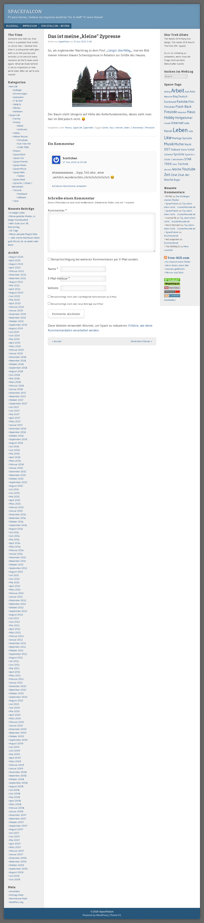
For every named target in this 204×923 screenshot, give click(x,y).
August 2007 (16, 829)
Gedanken (18, 97)
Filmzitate (22, 140)
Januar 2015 (16, 510)
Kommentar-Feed (18, 898)
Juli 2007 (14, 832)
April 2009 (15, 757)
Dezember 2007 (17, 814)
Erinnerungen (20, 93)
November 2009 (17, 732)
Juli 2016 (14, 446)
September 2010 (18, 696)
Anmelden (14, 891)
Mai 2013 (14, 582)
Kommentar (57, 210)
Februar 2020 (16, 306)
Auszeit (56, 341)
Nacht (188, 144)
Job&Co (17, 104)
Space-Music (19, 168)
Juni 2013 (14, 578)
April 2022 (15, 267)
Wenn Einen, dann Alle (177, 265)
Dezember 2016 (17, 428)
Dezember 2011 (17, 643)
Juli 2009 (14, 746)
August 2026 (16, 256)
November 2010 (17, 689)
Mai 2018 (14, 378)
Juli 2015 (14, 489)
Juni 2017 (14, 410)
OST (167, 149)
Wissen (168, 169)
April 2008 (15, 800)
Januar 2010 (16, 725)
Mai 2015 (14, 496)
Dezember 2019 (17, 314)
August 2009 (16, 743)
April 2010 (15, 714)
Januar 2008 (16, 811)
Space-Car (18, 157)
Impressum (30, 25)
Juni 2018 (14, 374)
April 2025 (15, 260)
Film (191, 102)
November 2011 (17, 646)
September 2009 (18, 739)
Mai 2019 (14, 339)
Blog (175, 96)
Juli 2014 (14, 532)
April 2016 (15, 457)
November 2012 (17, 603)
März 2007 (15, 847)
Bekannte (168, 96)
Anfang (167, 91)
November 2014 (17, 517)
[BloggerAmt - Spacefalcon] (172, 296)
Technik (17, 190)
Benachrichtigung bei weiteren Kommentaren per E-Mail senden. (94, 259)
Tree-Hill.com (178, 258)
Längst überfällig (119, 50)
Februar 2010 (16, 721)
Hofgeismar (184, 117)
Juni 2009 (14, 750)
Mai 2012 (14, 625)
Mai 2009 (14, 754)
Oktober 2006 (16, 865)
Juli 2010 (14, 704)
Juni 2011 (14, 664)
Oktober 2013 (16, 564)
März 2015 (15, 503)
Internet (119, 127)
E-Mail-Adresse (59, 278)
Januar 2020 (16, 310)
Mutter (179, 144)
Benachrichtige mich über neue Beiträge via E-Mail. (77, 303)
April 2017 (14, 417)
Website (53, 288)
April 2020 (15, 303)
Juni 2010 (14, 707)
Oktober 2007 (16, 822)
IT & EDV (18, 100)
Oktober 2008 (16, 779)
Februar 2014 (16, 550)
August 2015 (16, 485)
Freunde (170, 112)
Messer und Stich (174, 272)
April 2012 (14, 628)
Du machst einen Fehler (178, 261)
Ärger (177, 179)
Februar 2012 (16, 636)
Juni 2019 (14, 335)
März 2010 (15, 718)
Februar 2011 (16, 678)
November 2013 (17, 560)
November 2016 (17, 432)
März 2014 (15, 546)
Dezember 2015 (17, 471)
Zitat (174, 175)
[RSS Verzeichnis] (172, 288)
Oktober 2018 (16, 364)
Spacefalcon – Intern (55, 25)
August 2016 (16, 442)
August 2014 (16, 528)
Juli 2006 (14, 875)
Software (21, 197)
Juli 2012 (14, 618)
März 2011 (15, 675)
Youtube (188, 169)
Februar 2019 (16, 349)
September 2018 (18, 367)
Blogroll (12, 25)
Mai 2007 (14, 840)
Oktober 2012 (16, 607)
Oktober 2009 (16, 736)
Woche (176, 169)
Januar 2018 (16, 389)
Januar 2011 (16, 682)
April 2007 (15, 843)
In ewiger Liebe (17, 212)
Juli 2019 (14, 331)
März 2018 (15, 381)
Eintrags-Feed (16, 894)
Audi (187, 91)
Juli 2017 (14, 407)
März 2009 (15, 761)
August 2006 (16, 872)
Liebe (190, 131)
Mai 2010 (14, 711)
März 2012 (15, 632)
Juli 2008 (14, 789)
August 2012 (16, 614)
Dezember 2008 (18, 772)
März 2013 (15, 589)
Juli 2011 (14, 661)
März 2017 (15, 421)
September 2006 (18, 868)
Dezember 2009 (17, 729)
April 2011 (14, 671)
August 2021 (16, 281)
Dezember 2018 (17, 356)
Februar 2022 (16, 271)
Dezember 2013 (17, 557)
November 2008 (17, 775)
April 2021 (14, 288)
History (16, 122)
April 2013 (14, 585)
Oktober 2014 (16, 521)
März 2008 (15, 804)
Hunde (167, 123)
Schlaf (190, 149)
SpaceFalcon (25, 11)
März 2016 (15, 460)
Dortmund (170, 102)
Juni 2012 (14, 621)
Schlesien (22, 129)
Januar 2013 (16, 596)
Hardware (22, 193)
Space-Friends (20, 161)
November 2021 (17, 278)
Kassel (168, 131)
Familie (182, 101)
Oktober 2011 (16, 650)
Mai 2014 (14, 539)
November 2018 (17, 360)
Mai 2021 (14, 285)
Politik (20, 125)
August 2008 (16, 786)
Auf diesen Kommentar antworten (69, 185)
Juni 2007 (14, 836)
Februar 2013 (16, 593)
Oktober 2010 (16, 693)
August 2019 (16, 328)
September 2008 (18, 782)
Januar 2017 (16, 424)
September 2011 (18, 653)
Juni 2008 (14, 793)
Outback (175, 149)
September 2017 (18, 403)
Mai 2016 (14, 453)
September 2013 (18, 568)
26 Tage (13, 230)
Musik (169, 143)
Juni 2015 (14, 492)
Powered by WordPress (95, 915)
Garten (105, 127)
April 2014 (14, 543)
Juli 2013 (14, 575)
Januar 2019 (16, 353)
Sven (174, 164)
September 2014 (18, 525)
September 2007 (18, 825)
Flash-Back (183, 106)
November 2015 (17, 475)
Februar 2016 (16, 464)
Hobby (16, 132)
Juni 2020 (14, 296)
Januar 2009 (16, 768)
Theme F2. (116, 915)
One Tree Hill (24, 143)
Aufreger (17, 89)
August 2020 (16, 292)
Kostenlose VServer (141, 341)
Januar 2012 (16, 639)
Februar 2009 (16, 764)
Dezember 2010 (17, 686)
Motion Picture (20, 136)
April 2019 (14, 342)
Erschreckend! (171, 235)
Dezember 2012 (17, 600)
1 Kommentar (137, 127)
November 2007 (17, 818)
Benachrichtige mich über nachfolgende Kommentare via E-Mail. (84, 296)
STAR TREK (23, 147)
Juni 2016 (14, 449)
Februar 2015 (16, 507)
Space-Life (77, 127)
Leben (126, 127)
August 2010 (16, 700)
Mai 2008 (14, 797)
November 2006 (17, 861)
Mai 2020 (14, 299)
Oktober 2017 (16, 399)
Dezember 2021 (17, 274)
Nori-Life (13, 86)
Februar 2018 (16, 385)
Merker (17, 107)
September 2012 (18, 611)
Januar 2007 (16, 854)
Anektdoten (170, 299)
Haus (112, 127)
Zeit (167, 174)
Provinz (68, 127)
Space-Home (19, 165)
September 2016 (18, 439)
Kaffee (186, 123)
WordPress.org (16, 902)
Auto (192, 91)
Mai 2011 (14, 668)
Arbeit (177, 90)
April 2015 (14, 500)
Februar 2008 (16, 807)
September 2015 (18, 482)
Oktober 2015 (16, 478)
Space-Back (19, 154)
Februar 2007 (16, 850)
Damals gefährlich (175, 268)
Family (16, 118)
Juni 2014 (14, 535)
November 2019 (17, 317)
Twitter (21, 175)
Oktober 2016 (16, 435)
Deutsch (182, 96)
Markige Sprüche (182, 138)
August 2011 (16, 657)
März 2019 (15, 346)
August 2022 (16, 263)
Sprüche (179, 154)
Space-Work (19, 179)
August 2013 (16, 571)
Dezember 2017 (17, 392)
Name (53, 269)
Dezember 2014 (17, 514)
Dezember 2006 (18, 857)
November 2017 (17, 396)
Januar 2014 (16, 553)
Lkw (168, 137)
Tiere (16, 200)
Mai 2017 (14, 414)
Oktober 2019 (16, 321)
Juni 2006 (14, 879)
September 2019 (18, 324)
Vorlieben (18, 111)
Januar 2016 (16, 467)
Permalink (150, 127)
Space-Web (88, 127)
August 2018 (16, 371)
